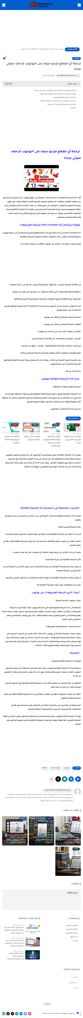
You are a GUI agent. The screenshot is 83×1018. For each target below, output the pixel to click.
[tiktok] (8, 1013)
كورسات (76, 58)
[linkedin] (16, 1013)
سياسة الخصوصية (71, 933)
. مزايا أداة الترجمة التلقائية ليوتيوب (65, 97)
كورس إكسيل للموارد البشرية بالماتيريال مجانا (72, 440)
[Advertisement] (41, 29)
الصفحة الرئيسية (71, 925)
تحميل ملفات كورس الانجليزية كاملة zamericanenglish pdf (15, 956)
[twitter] (12, 1013)
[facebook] (21, 1013)
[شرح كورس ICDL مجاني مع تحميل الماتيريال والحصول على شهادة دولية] (32, 929)
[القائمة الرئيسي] (79, 5)
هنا (38, 585)
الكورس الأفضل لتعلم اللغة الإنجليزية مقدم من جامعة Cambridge (51, 441)
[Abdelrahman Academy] (41, 5)
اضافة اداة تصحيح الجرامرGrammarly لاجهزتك (12, 440)
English (44, 768)
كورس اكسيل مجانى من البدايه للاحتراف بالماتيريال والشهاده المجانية (14, 943)
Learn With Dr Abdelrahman (66, 75)
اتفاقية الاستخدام (71, 929)
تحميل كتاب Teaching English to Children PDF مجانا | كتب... (68, 840)
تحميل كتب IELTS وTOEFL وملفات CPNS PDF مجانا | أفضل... (41, 49)
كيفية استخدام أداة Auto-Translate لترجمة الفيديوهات (58, 94)
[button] (71, 779)
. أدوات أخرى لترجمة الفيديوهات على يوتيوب (62, 104)
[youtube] (29, 1013)
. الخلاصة (73, 108)
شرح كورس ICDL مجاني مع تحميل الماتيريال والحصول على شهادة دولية (14, 930)
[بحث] (3, 5)
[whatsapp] (3, 1013)
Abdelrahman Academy (51, 1014)
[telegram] (25, 1013)
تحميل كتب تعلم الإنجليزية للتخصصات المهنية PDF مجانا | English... (43, 839)
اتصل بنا (74, 940)
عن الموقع (73, 937)
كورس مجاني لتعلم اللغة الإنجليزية (32, 438)
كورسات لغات (55, 768)
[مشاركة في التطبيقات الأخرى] (51, 779)
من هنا (68, 371)
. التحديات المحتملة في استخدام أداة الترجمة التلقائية (58, 101)
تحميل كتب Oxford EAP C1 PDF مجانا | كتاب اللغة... (68, 870)
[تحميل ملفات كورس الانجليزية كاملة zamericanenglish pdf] (32, 954)
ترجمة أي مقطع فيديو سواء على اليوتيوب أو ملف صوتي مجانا (55, 90)
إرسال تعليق (72, 893)
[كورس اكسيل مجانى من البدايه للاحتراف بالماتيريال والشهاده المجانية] (32, 942)
